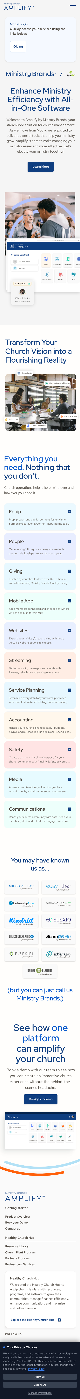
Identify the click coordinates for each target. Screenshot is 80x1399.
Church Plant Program (20, 1252)
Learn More (40, 167)
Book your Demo (16, 1222)
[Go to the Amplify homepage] (25, 1196)
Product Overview (17, 1217)
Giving (18, 46)
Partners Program (17, 1258)
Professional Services (20, 1264)
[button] (72, 6)
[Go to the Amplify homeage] (19, 6)
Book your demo (41, 1099)
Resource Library (17, 1246)
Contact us (12, 1229)
